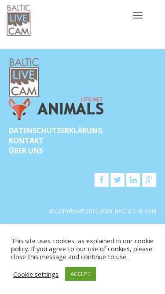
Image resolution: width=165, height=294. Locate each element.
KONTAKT (26, 140)
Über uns (26, 151)
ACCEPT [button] (80, 274)
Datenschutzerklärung (56, 130)
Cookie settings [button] (36, 274)
